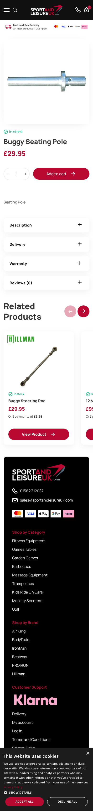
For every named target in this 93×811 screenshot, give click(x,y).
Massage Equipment (29, 575)
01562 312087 (31, 490)
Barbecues (21, 566)
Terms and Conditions (31, 739)
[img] (47, 10)
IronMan (19, 648)
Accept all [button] (24, 802)
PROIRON (20, 665)
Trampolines (23, 583)
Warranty (18, 263)
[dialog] (46, 779)
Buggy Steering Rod (27, 400)
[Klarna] (33, 700)
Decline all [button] (67, 802)
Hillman (19, 673)
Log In (17, 731)
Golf (15, 609)
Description (21, 225)
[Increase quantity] (25, 174)
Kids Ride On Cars (27, 592)
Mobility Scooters (27, 600)
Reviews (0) (21, 282)
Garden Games (25, 557)
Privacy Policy (24, 748)
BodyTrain (21, 639)
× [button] (87, 753)
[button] (83, 311)
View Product (34, 434)
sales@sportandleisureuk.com (46, 500)
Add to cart (56, 173)
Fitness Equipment (28, 540)
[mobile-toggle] (7, 10)
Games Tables (24, 549)
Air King (19, 631)
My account (22, 722)
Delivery (17, 244)
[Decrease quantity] (7, 174)
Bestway (19, 656)
